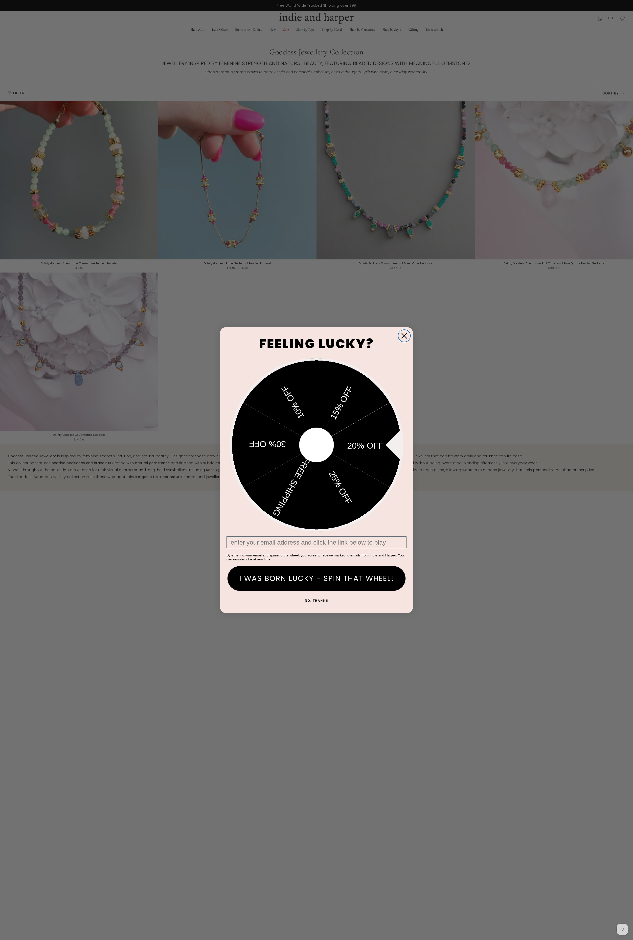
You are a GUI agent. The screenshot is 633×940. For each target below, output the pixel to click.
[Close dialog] (404, 336)
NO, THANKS (316, 600)
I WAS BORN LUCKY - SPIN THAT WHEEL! (316, 578)
